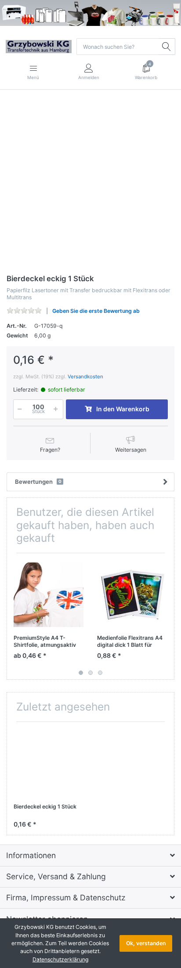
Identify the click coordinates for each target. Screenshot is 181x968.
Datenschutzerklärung (60, 959)
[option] (90, 183)
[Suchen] (167, 46)
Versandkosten (85, 376)
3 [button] (100, 673)
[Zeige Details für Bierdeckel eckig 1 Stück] (48, 763)
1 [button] (81, 673)
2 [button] (90, 673)
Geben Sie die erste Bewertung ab (96, 311)
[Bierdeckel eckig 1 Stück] (90, 183)
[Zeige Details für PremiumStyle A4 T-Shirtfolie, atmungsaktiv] (48, 595)
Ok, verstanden (146, 943)
